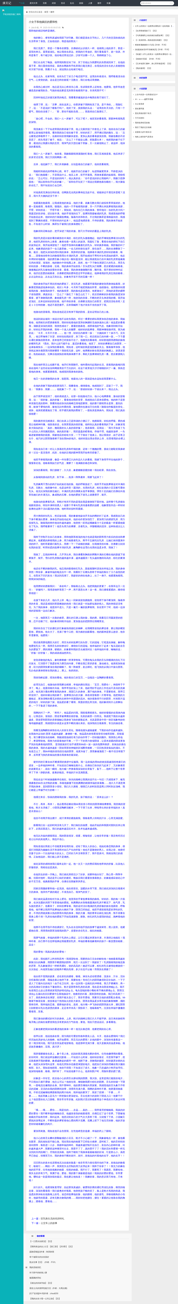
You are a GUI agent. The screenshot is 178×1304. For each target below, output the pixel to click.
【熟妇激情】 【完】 (143, 68)
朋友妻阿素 (139, 109)
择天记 (7, 3)
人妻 (90, 3)
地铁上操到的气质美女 (144, 137)
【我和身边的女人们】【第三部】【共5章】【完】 (51, 1246)
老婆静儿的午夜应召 (143, 132)
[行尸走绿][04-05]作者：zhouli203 (43, 1293)
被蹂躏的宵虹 (35, 1278)
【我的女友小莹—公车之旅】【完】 (45, 1298)
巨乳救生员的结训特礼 (52, 1218)
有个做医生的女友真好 (39, 1257)
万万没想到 (139, 118)
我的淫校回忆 (35, 1267)
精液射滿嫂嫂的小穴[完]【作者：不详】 (151, 45)
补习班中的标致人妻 (38, 1272)
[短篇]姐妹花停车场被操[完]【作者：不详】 (152, 49)
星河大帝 (34, 3)
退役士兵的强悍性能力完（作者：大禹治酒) (48, 1288)
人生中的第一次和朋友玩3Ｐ (146, 94)
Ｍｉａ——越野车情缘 (144, 99)
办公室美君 (139, 104)
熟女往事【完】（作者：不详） (43, 1262)
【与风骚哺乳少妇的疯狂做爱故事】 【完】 (152, 35)
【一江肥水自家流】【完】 (41, 1241)
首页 (46, 12)
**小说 (21, 3)
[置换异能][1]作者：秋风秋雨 (41, 1252)
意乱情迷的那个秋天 (143, 113)
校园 (81, 3)
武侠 (54, 3)
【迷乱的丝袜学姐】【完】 (41, 1283)
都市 (99, 3)
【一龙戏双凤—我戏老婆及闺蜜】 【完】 (151, 40)
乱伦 (72, 3)
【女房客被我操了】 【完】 (146, 31)
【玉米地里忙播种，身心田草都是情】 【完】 (153, 63)
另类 (45, 3)
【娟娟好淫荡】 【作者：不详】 (148, 59)
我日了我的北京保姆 (143, 127)
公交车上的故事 (49, 1223)
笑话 (63, 3)
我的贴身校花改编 (142, 123)
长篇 (109, 3)
